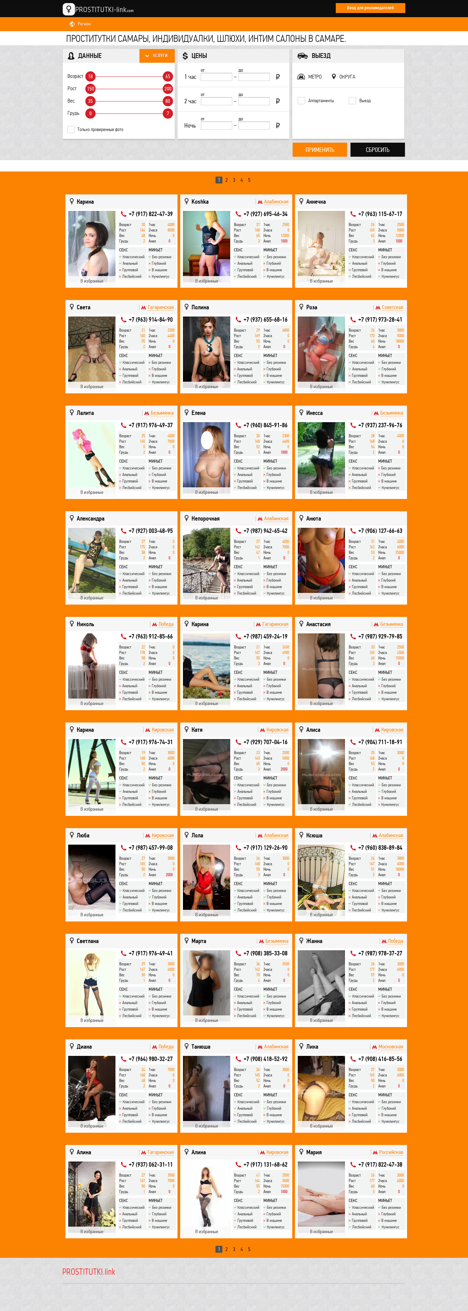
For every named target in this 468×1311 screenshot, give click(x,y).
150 (90, 89)
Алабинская (276, 202)
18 (90, 76)
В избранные (92, 281)
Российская (391, 1152)
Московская (391, 1047)
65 (167, 76)
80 (167, 101)
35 (90, 101)
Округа (347, 77)
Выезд (365, 101)
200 (168, 89)
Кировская (163, 730)
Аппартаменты (321, 101)
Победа (166, 624)
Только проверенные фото (100, 129)
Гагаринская (161, 307)
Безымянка (162, 413)
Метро (315, 77)
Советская (392, 307)
